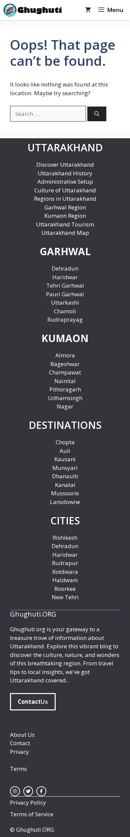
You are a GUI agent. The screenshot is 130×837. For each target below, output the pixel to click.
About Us (22, 734)
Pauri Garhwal (65, 294)
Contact (20, 743)
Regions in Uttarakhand (65, 198)
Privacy (19, 752)
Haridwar (65, 277)
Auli (65, 451)
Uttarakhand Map (65, 232)
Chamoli (65, 311)
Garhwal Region (65, 207)
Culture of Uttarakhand (65, 190)
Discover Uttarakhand (65, 164)
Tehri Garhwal (65, 285)
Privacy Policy (28, 802)
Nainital (65, 381)
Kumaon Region (65, 215)
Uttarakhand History (65, 173)
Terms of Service (31, 814)
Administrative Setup (65, 181)
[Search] (96, 114)
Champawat (65, 372)
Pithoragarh (65, 389)
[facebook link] (41, 791)
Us (33, 701)
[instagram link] (15, 791)
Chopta (65, 442)
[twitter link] (28, 791)
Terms (18, 769)
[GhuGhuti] (34, 10)
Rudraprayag (65, 319)
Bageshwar (65, 364)
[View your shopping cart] (88, 10)
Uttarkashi (65, 302)
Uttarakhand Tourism (65, 224)
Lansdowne (65, 502)
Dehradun (65, 268)
